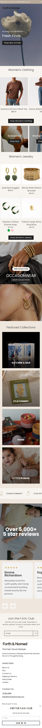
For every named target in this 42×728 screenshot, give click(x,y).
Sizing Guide (7, 679)
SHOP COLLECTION (21, 280)
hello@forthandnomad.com (13, 697)
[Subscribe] (35, 633)
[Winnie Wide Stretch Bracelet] (32, 174)
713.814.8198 (6, 693)
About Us (5, 667)
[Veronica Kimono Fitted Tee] (14, 91)
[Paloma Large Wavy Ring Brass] (32, 208)
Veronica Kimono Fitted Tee (14, 109)
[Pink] (12, 230)
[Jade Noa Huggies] (10, 174)
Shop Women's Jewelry (21, 237)
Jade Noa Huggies (10, 187)
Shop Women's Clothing (21, 121)
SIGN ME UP (21, 723)
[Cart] (38, 8)
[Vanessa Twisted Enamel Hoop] (10, 208)
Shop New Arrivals (12, 43)
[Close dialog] (40, 706)
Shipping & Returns (9, 676)
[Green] (9, 230)
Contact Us (6, 673)
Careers (5, 682)
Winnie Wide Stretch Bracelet (31, 189)
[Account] (33, 8)
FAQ (3, 670)
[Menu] (29, 8)
